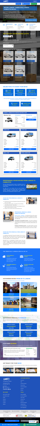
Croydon (4, 401)
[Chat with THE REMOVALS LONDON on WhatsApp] (25, 425)
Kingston (4, 399)
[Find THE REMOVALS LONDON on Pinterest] (8, 388)
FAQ (21, 380)
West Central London (6, 393)
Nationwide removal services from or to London (16, 280)
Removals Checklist (24, 401)
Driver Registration (23, 406)
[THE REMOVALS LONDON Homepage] (6, 1)
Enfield (4, 396)
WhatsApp (34, 3)
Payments (22, 399)
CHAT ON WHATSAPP (31, 424)
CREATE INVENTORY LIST (31, 92)
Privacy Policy (34, 418)
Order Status (23, 396)
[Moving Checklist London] (8, 369)
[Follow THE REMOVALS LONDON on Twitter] (5, 388)
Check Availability (23, 393)
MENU (35, 1)
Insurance (22, 387)
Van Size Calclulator (24, 394)
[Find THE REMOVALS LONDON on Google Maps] (6, 388)
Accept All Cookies (12, 420)
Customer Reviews (23, 382)
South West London (6, 394)
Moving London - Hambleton (20, 215)
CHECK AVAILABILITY (8, 92)
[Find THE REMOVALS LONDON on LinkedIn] (10, 388)
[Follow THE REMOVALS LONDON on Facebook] (3, 388)
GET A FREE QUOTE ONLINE (11, 424)
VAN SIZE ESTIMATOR (20, 92)
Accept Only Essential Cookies (28, 420)
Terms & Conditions (24, 385)
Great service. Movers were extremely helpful (12, 348)
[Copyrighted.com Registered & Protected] (19, 414)
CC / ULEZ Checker (24, 404)
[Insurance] (30, 414)
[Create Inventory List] (20, 369)
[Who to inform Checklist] (31, 369)
